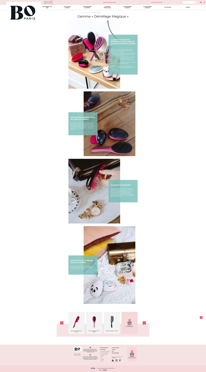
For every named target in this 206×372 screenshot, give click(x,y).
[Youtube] (113, 360)
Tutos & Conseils (156, 2)
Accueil (82, 12)
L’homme (188, 7)
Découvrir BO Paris (104, 347)
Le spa (101, 357)
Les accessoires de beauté (127, 7)
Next (144, 323)
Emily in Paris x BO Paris (47, 7)
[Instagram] (116, 360)
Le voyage (102, 359)
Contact (113, 349)
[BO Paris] (77, 349)
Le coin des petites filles (107, 7)
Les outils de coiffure (67, 7)
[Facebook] (120, 360)
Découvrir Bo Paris (109, 2)
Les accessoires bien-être (147, 7)
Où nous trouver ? (129, 326)
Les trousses (167, 7)
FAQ (113, 351)
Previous (61, 323)
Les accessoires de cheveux (87, 7)
